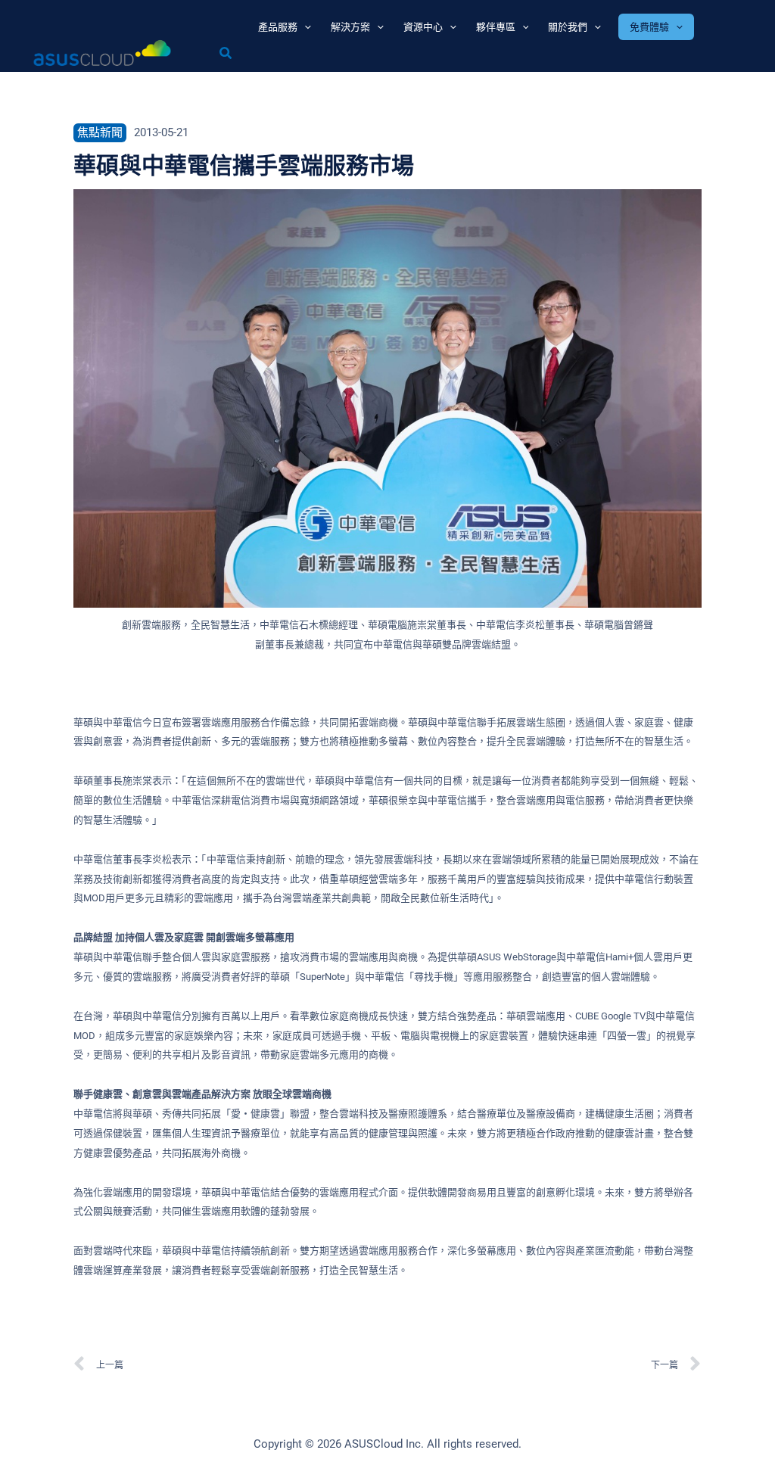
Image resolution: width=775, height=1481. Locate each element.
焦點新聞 (100, 132)
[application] (304, 26)
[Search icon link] (226, 55)
